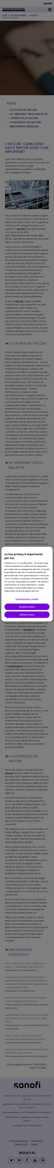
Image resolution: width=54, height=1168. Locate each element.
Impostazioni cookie (27, 599)
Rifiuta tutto (27, 614)
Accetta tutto (27, 606)
